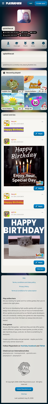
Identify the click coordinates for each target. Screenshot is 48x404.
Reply (40, 133)
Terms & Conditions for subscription (24, 290)
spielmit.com (31, 353)
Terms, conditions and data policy (24, 282)
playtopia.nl (7, 355)
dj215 (13, 139)
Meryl (13, 121)
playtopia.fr (17, 355)
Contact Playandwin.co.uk (24, 389)
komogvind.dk (20, 353)
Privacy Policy (24, 286)
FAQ (24, 278)
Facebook (32, 345)
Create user (40, 3)
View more (40, 269)
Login (30, 3)
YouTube (24, 345)
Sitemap (24, 394)
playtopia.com (8, 353)
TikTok (42, 345)
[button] (43, 44)
